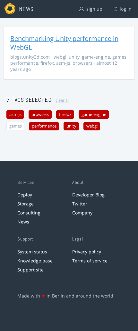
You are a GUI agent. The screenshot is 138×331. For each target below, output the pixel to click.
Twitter (79, 204)
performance (24, 63)
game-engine (96, 57)
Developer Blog (88, 195)
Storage (25, 204)
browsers (82, 63)
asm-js (63, 63)
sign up (93, 9)
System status (32, 252)
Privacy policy (86, 252)
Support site (30, 270)
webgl (60, 57)
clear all (63, 100)
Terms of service (90, 261)
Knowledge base (35, 261)
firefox (47, 63)
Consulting (28, 213)
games (119, 57)
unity (74, 57)
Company (82, 213)
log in (125, 9)
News (23, 222)
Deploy (24, 195)
